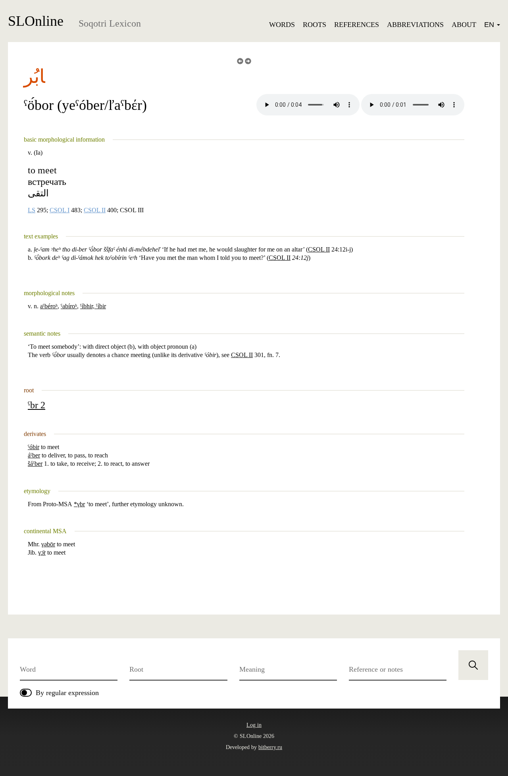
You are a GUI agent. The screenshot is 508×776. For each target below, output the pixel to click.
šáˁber (35, 463)
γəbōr (48, 544)
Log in (254, 725)
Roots (314, 24)
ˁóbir (33, 447)
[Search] (473, 665)
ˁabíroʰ (69, 306)
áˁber (34, 455)
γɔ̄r (42, 552)
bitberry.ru (270, 747)
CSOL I (59, 210)
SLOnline (36, 21)
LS (31, 210)
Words (282, 24)
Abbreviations (415, 24)
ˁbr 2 (36, 405)
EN (490, 24)
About (464, 24)
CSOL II (95, 210)
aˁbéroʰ (49, 306)
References (356, 24)
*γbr (79, 504)
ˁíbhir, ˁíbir (93, 306)
